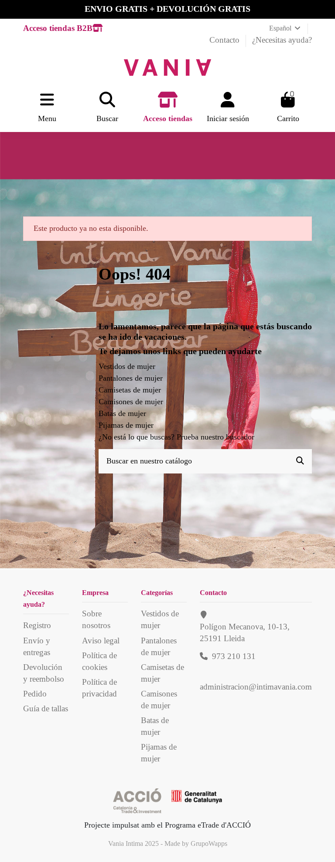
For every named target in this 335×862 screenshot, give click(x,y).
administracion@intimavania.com (256, 686)
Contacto (225, 39)
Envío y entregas (36, 646)
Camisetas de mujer (130, 389)
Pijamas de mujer (126, 425)
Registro (37, 625)
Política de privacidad (99, 687)
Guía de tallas (45, 708)
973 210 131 (234, 656)
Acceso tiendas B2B (57, 28)
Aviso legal (101, 640)
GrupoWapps (209, 843)
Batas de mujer (122, 413)
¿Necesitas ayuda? (282, 39)
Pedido (35, 693)
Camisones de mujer (131, 401)
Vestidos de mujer (127, 366)
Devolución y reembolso (43, 673)
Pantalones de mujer (131, 378)
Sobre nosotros (96, 619)
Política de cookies (99, 661)
